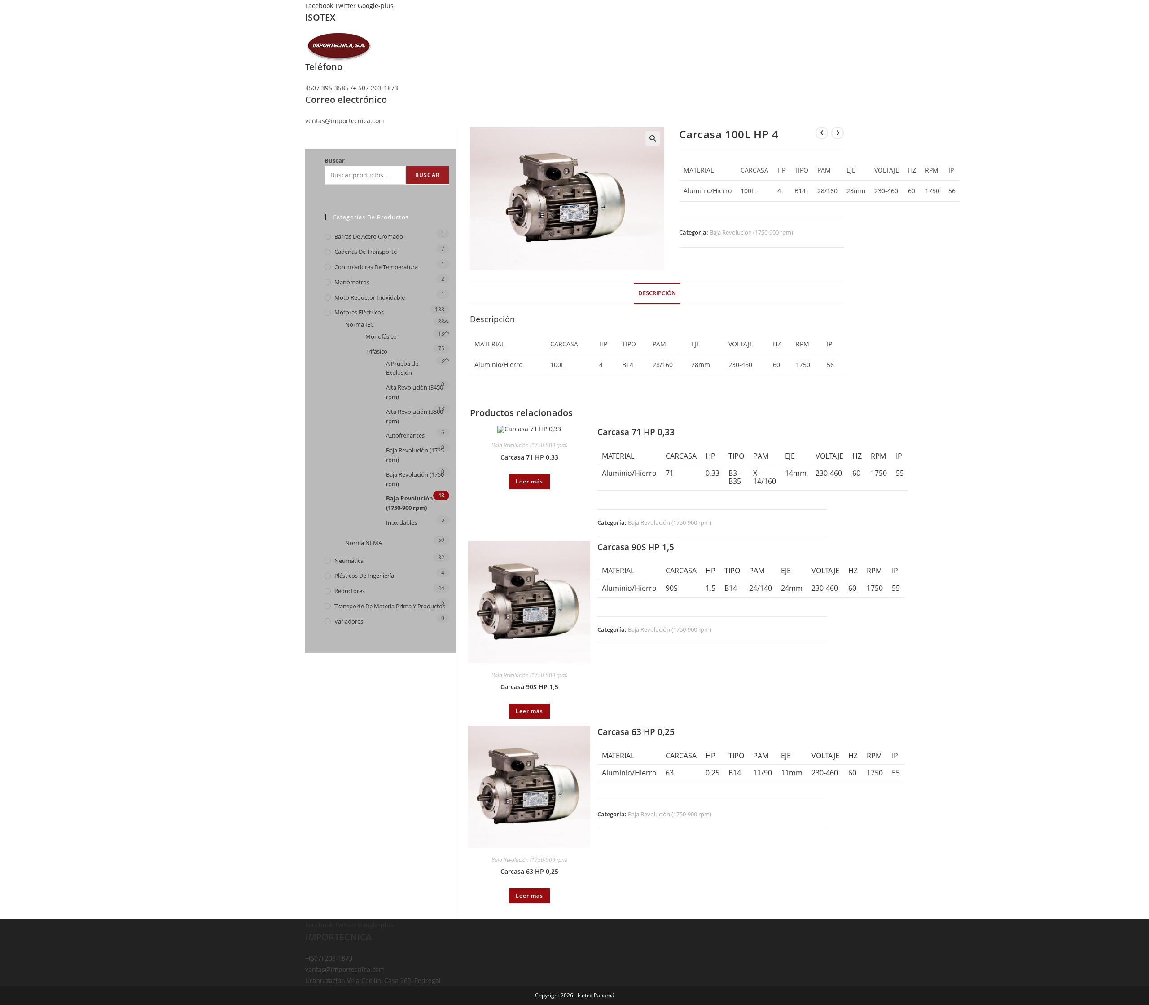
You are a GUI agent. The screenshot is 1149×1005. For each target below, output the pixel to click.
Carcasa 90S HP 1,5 (529, 686)
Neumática (349, 561)
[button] (652, 138)
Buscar (335, 160)
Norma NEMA (363, 543)
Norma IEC (359, 324)
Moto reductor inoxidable (369, 297)
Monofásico (381, 336)
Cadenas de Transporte (365, 252)
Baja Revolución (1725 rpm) (415, 455)
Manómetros (351, 282)
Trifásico (376, 351)
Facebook (320, 5)
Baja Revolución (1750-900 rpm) (751, 232)
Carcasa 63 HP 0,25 (529, 871)
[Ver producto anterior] (822, 133)
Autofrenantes (405, 435)
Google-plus (376, 5)
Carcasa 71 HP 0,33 (529, 457)
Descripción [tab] (657, 293)
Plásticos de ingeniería (364, 575)
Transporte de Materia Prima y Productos (389, 606)
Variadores (348, 621)
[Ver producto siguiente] (837, 133)
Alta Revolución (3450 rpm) (414, 392)
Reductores (349, 591)
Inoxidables (401, 522)
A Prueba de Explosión (402, 368)
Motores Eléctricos (359, 312)
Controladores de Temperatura (376, 267)
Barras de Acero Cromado (368, 236)
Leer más (529, 481)
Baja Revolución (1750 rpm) (415, 479)
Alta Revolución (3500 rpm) (414, 416)
